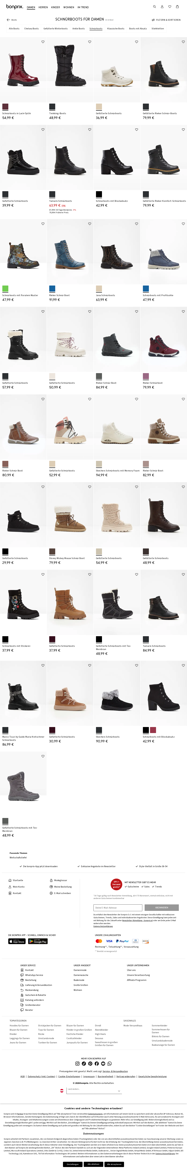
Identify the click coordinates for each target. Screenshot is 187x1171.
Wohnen (78, 990)
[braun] (52, 551)
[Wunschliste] (170, 6)
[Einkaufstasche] (177, 6)
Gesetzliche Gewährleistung (152, 1076)
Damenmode (80, 970)
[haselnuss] (52, 639)
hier (44, 1122)
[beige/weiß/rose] (52, 464)
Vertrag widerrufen (125, 1076)
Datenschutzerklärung (165, 1153)
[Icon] (43, 41)
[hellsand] (99, 464)
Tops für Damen (46, 1029)
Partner (20, 1113)
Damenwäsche (81, 975)
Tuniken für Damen (47, 1042)
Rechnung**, (101, 946)
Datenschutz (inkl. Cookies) (41, 1076)
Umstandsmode (46, 1038)
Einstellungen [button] (73, 1164)
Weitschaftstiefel (18, 857)
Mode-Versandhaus (132, 1025)
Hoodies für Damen (19, 1025)
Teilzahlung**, (115, 946)
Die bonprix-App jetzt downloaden (40, 866)
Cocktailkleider (74, 1038)
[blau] (52, 289)
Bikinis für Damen (160, 1036)
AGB (22, 1076)
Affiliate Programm (136, 980)
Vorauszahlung (131, 946)
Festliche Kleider (74, 1034)
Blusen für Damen (18, 1029)
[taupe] (146, 464)
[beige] (99, 107)
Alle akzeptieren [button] (114, 1164)
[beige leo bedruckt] (99, 289)
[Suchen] (154, 6)
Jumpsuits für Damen (77, 1042)
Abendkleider (101, 1029)
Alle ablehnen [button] (93, 1164)
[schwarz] (52, 107)
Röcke (41, 1034)
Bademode (79, 980)
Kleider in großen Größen (79, 1029)
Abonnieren (161, 907)
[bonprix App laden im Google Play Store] (38, 941)
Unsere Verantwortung (138, 975)
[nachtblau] (146, 289)
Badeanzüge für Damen (163, 1045)
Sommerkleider (159, 1025)
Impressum (89, 1076)
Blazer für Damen (75, 1025)
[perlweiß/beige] (52, 376)
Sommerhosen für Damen (161, 1031)
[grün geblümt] (5, 289)
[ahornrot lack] (5, 107)
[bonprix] (14, 7)
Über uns (131, 970)
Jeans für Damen (18, 1042)
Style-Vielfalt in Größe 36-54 (153, 866)
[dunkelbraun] (146, 551)
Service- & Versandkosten (115, 1071)
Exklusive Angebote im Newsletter (98, 866)
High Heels (100, 1034)
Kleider (13, 1034)
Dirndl (98, 1025)
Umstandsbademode (162, 1040)
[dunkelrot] (153, 730)
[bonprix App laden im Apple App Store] (17, 941)
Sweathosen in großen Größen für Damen (106, 1044)
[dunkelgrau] (99, 376)
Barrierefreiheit (105, 1076)
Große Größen (81, 985)
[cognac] (5, 464)
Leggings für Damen (20, 1038)
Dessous (99, 1038)
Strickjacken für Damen (49, 1025)
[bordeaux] (146, 376)
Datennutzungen (95, 1113)
